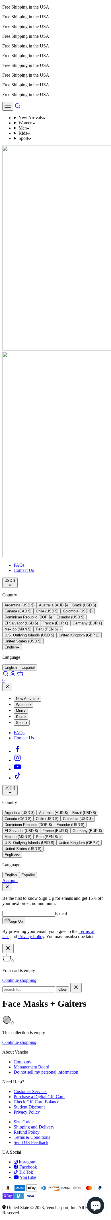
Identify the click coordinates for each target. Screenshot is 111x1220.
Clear (62, 989)
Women (25, 122)
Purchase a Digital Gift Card (39, 1096)
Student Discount (29, 1106)
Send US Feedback (31, 1142)
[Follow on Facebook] (17, 751)
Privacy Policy (27, 1112)
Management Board (31, 1066)
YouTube (27, 1177)
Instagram (27, 1161)
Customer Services (30, 1091)
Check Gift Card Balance (36, 1101)
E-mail (61, 913)
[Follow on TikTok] (17, 777)
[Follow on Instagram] (17, 760)
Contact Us (24, 570)
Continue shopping (19, 980)
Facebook (27, 1167)
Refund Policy (27, 1132)
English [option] (11, 667)
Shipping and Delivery (34, 1127)
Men (22, 128)
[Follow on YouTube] (17, 769)
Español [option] (28, 667)
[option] (19, 605)
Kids (22, 133)
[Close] (7, 687)
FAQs (19, 565)
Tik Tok (25, 1172)
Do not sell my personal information (46, 1072)
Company (22, 1061)
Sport (23, 138)
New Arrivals (30, 117)
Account (10, 880)
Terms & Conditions (32, 1137)
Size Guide (24, 1121)
